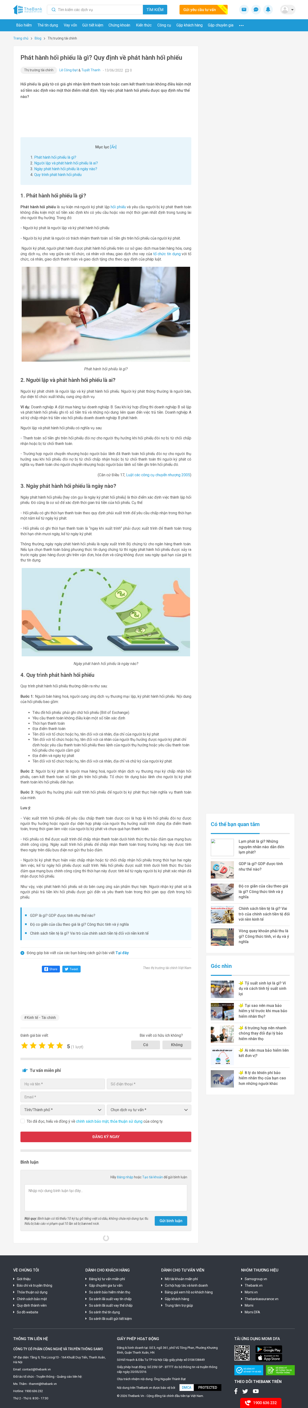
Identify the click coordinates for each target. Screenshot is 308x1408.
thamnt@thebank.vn (43, 1384)
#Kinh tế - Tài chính (40, 1017)
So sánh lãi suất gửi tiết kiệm (110, 1319)
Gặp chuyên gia (220, 25)
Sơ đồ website (27, 1312)
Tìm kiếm (155, 9)
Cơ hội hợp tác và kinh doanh (186, 1285)
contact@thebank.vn (36, 1369)
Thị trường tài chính (38, 70)
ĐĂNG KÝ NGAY (106, 1136)
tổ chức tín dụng (167, 254)
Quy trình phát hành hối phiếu (58, 174)
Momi (249, 1305)
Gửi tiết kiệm (92, 25)
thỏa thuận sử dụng (126, 1121)
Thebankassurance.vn (261, 1299)
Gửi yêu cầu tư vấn (199, 9)
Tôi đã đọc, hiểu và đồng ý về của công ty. (95, 1121)
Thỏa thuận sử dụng (32, 1292)
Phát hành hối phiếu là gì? (55, 157)
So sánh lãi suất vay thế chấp (111, 1305)
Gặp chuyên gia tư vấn (105, 1285)
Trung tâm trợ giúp (179, 1305)
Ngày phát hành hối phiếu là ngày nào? (65, 169)
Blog (38, 38)
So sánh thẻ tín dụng (104, 1312)
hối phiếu (118, 207)
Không (177, 1045)
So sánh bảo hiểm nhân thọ (109, 1292)
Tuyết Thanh (90, 70)
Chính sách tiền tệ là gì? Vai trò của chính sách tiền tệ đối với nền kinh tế (89, 933)
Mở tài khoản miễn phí (181, 1279)
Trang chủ (20, 38)
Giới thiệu (24, 1279)
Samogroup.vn (256, 1279)
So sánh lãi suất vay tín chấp (110, 1299)
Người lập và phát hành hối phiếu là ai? (66, 163)
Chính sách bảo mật (32, 1299)
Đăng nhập (125, 1177)
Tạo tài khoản (153, 1177)
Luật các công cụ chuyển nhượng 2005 (158, 475)
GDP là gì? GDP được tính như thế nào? (62, 915)
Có (145, 1045)
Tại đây (122, 953)
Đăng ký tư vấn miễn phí (107, 1279)
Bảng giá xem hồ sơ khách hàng (189, 1292)
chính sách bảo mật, (93, 1121)
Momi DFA (252, 1312)
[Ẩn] (113, 147)
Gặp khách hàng (189, 25)
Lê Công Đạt (68, 70)
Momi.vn (251, 1292)
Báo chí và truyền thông (34, 1285)
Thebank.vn (254, 1285)
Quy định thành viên (32, 1305)
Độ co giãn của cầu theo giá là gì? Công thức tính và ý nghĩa (79, 924)
